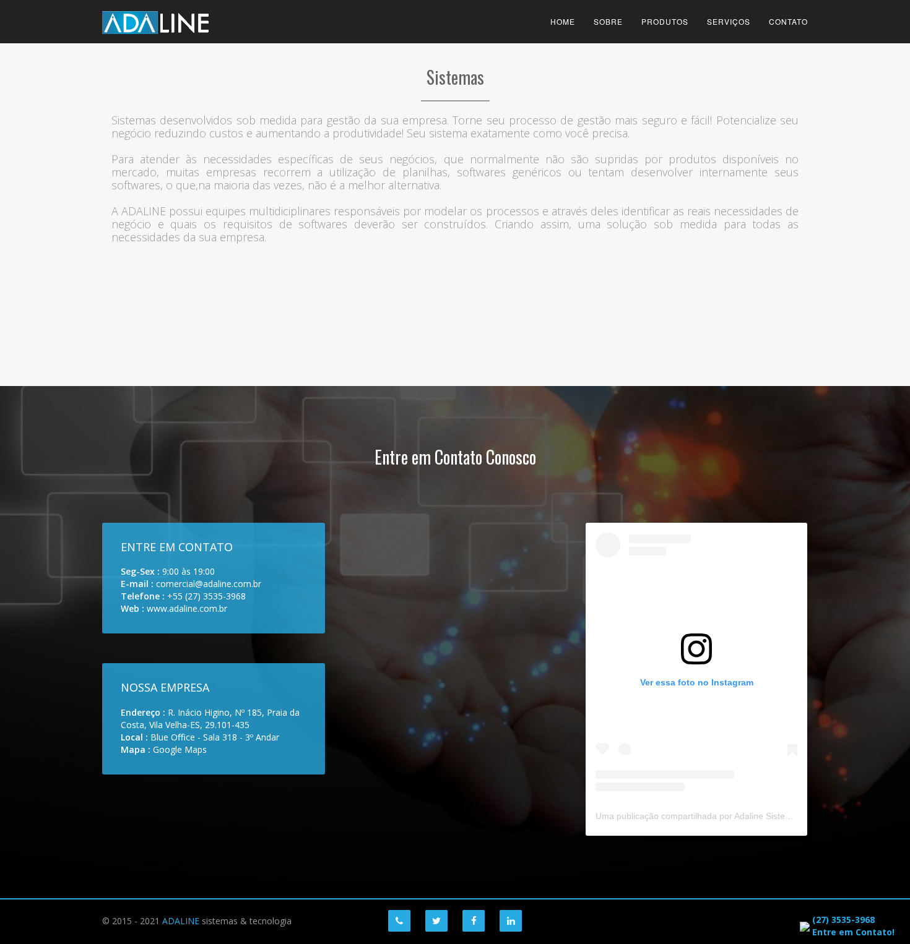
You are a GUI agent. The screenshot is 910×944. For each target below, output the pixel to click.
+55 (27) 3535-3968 (206, 596)
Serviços (728, 21)
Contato (788, 21)
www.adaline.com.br (187, 608)
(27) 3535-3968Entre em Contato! (853, 926)
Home (562, 21)
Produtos (664, 21)
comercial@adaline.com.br (208, 584)
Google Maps (180, 749)
